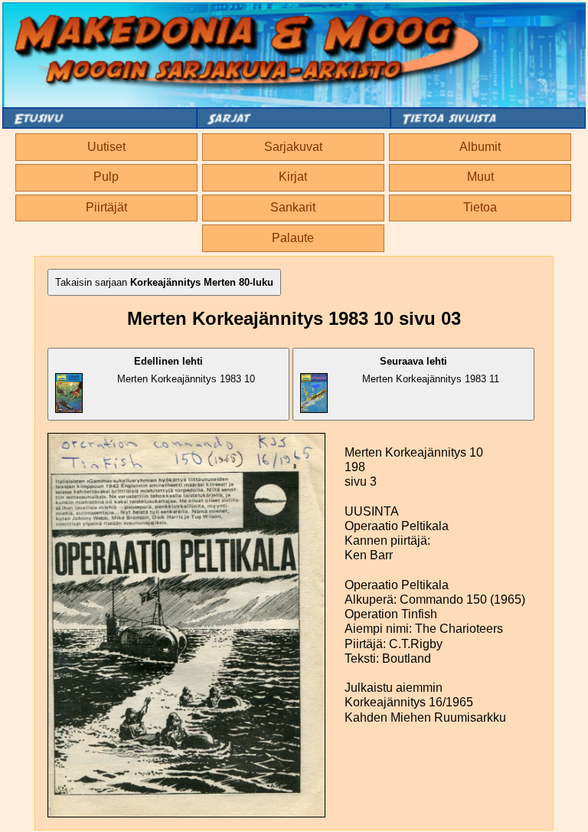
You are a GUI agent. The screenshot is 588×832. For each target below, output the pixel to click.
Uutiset (106, 146)
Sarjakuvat (293, 146)
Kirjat (293, 176)
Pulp (106, 176)
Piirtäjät (106, 207)
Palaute (293, 237)
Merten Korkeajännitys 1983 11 (430, 370)
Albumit (480, 146)
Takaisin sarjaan (164, 282)
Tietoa (480, 207)
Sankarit (292, 207)
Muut (480, 176)
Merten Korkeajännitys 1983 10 (186, 370)
